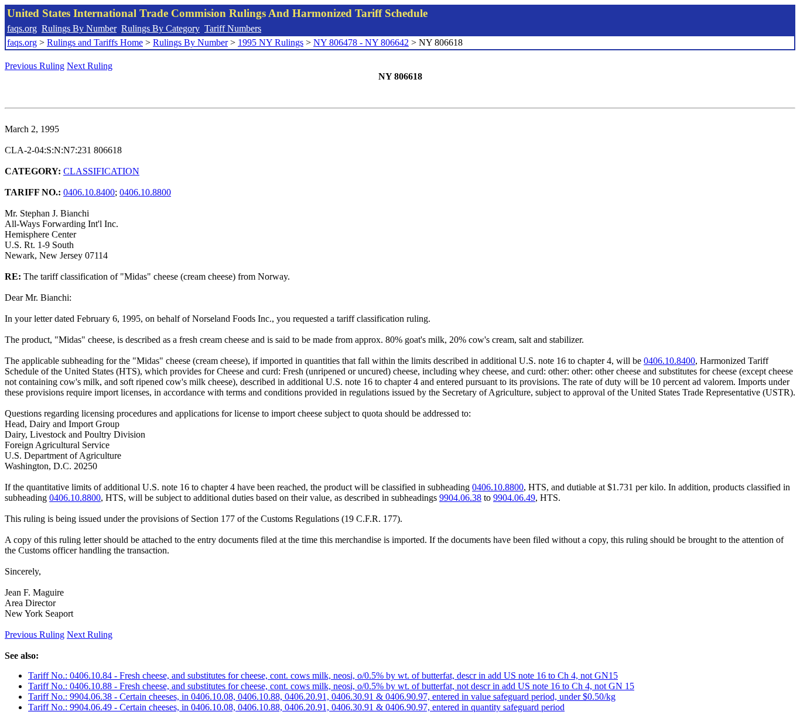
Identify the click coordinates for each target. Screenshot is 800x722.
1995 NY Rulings (270, 42)
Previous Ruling (34, 66)
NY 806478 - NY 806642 (361, 42)
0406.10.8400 (89, 192)
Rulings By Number (79, 28)
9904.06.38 (460, 498)
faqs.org (22, 28)
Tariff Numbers (232, 28)
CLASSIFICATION (101, 171)
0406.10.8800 (145, 192)
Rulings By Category (160, 28)
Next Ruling (89, 66)
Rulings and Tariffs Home (95, 42)
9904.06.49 (514, 498)
